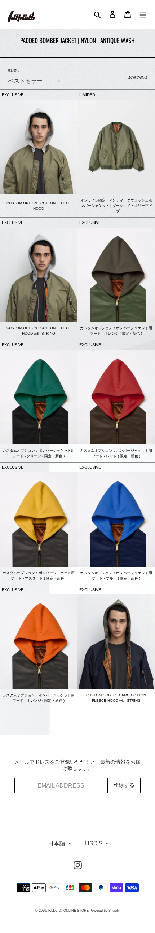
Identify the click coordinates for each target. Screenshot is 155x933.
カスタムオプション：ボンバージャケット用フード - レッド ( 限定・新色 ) (116, 453)
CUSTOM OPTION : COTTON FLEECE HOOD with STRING (38, 330)
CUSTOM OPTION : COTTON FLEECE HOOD (38, 206)
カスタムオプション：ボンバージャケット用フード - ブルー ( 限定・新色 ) (116, 575)
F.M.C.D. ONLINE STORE (68, 910)
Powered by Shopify (105, 910)
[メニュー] (142, 14)
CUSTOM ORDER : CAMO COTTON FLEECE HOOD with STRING (116, 698)
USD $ (93, 843)
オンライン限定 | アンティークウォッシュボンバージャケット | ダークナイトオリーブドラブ (116, 205)
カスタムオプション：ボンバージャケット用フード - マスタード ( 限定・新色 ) (39, 575)
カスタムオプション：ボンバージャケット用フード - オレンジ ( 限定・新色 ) (116, 330)
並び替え (13, 70)
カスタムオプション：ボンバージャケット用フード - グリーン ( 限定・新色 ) (39, 453)
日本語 (56, 843)
